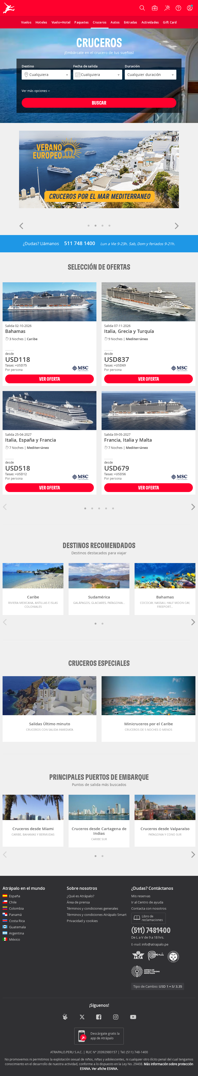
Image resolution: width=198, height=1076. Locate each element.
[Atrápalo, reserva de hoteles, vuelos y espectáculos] (9, 8)
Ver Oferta (49, 379)
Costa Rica (17, 920)
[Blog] (65, 1016)
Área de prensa (78, 902)
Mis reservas (140, 896)
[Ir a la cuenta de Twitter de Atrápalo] (82, 1017)
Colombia (16, 908)
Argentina (16, 933)
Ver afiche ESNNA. (105, 1068)
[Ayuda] (178, 8)
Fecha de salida (85, 66)
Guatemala (17, 927)
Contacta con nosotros (148, 909)
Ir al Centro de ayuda (147, 902)
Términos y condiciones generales (92, 908)
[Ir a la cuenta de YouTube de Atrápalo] (133, 1017)
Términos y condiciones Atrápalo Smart (97, 914)
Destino (28, 66)
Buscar (99, 102)
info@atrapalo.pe (155, 944)
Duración (132, 66)
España (14, 896)
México (14, 939)
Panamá (15, 914)
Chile (12, 902)
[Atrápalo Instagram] (116, 1017)
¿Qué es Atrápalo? (80, 896)
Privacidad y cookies (82, 920)
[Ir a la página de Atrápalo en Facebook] (99, 1017)
